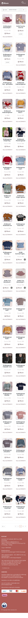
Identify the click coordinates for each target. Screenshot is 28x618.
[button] (25, 3)
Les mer (20, 34)
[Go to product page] (7, 19)
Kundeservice (5, 568)
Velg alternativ (7, 36)
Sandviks (3, 574)
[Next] (25, 526)
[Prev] (16, 526)
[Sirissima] (25, 259)
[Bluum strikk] (7, 33)
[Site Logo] (5, 3)
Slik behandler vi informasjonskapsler (11, 557)
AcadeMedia (16, 580)
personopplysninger (6, 584)
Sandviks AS (14, 610)
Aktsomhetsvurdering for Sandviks (10, 587)
